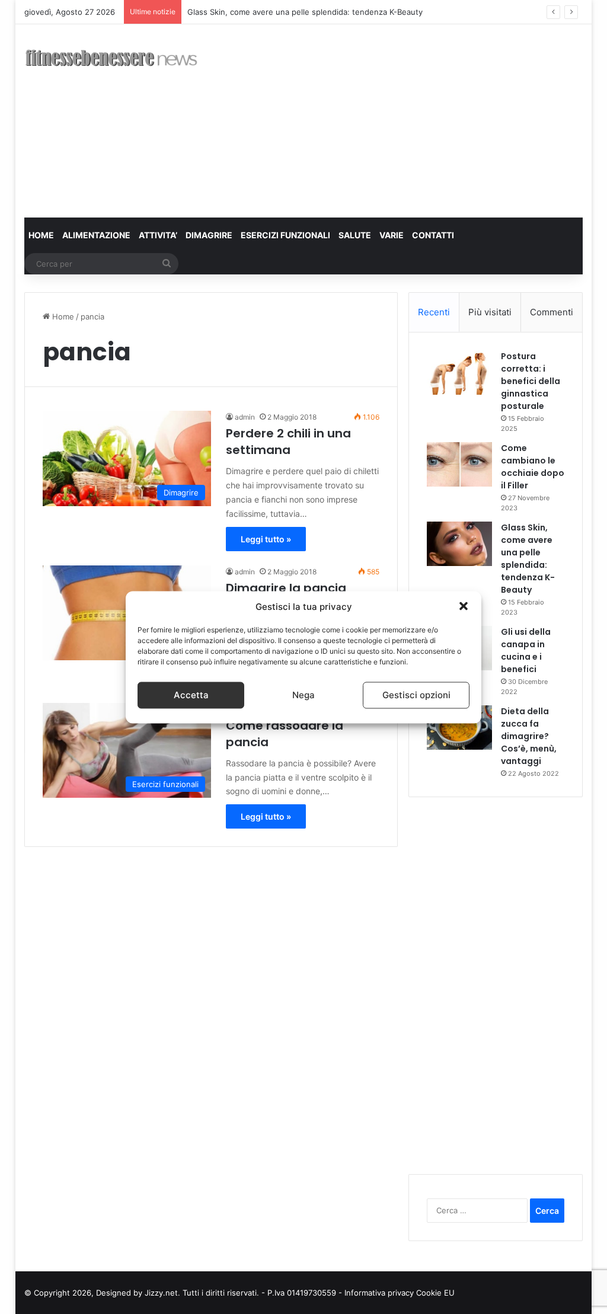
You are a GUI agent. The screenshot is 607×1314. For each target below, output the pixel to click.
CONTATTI (433, 235)
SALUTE (354, 235)
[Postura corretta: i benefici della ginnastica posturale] (459, 372)
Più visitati (490, 312)
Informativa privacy (380, 1292)
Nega (303, 695)
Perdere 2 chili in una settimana (288, 441)
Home (62, 316)
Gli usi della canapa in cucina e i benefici (526, 650)
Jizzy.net (161, 1292)
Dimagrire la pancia (286, 588)
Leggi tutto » (266, 539)
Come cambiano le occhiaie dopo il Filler (532, 466)
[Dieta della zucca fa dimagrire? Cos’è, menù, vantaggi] (459, 727)
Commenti (551, 312)
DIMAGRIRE (209, 235)
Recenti (434, 312)
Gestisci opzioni (416, 695)
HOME (41, 235)
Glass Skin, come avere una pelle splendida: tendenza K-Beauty (305, 12)
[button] (463, 606)
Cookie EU (435, 1292)
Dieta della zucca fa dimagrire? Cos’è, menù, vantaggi (529, 736)
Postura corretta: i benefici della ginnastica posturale (530, 381)
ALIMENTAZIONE (96, 235)
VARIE (391, 235)
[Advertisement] (411, 119)
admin (245, 417)
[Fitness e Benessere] (111, 60)
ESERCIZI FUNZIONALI (285, 235)
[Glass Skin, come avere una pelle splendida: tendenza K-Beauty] (459, 544)
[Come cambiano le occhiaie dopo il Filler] (459, 464)
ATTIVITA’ (158, 235)
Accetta (191, 695)
